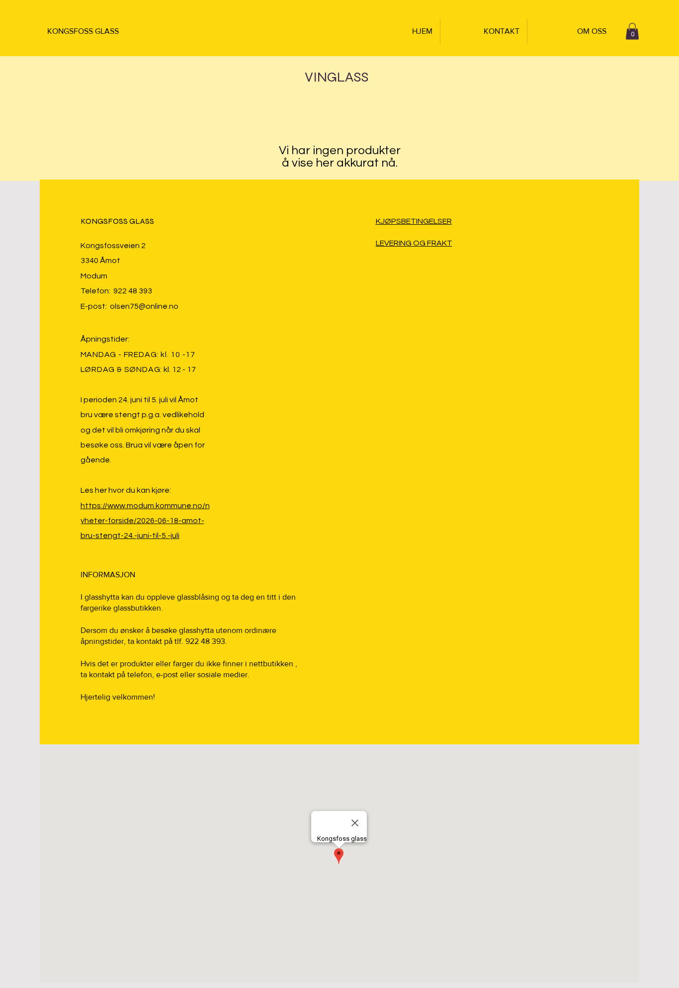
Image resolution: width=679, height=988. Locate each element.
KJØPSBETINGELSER (414, 221)
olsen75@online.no (144, 306)
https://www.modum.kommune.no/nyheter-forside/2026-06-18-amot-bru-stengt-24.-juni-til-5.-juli (145, 521)
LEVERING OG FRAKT (414, 243)
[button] (632, 31)
